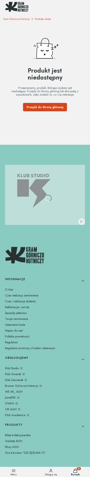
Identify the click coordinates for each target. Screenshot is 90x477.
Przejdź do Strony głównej (45, 107)
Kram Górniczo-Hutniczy (16, 19)
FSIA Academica (15, 415)
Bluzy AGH (12, 447)
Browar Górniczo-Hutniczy (22, 386)
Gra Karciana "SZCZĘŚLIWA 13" (25, 453)
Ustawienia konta (15, 325)
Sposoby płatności (16, 313)
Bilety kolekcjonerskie (18, 435)
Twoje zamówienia (16, 319)
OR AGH (11, 409)
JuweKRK (11, 397)
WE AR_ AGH (14, 392)
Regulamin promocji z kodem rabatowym (30, 348)
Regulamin (11, 342)
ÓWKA (10, 403)
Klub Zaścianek (14, 380)
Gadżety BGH (13, 441)
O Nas (9, 289)
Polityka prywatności (17, 336)
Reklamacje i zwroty (17, 307)
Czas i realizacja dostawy (20, 301)
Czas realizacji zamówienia (21, 295)
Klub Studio (12, 368)
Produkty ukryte (43, 19)
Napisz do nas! (14, 330)
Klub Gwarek (13, 374)
